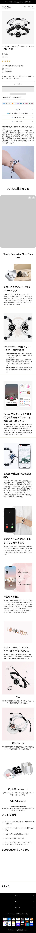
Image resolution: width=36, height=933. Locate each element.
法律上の (17, 907)
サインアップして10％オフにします (17, 914)
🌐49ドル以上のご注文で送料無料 (18, 113)
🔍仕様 (18, 109)
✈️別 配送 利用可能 (18, 117)
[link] (6, 7)
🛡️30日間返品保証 (18, 121)
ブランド (17, 895)
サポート (17, 901)
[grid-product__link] (8, 860)
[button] (6, 61)
